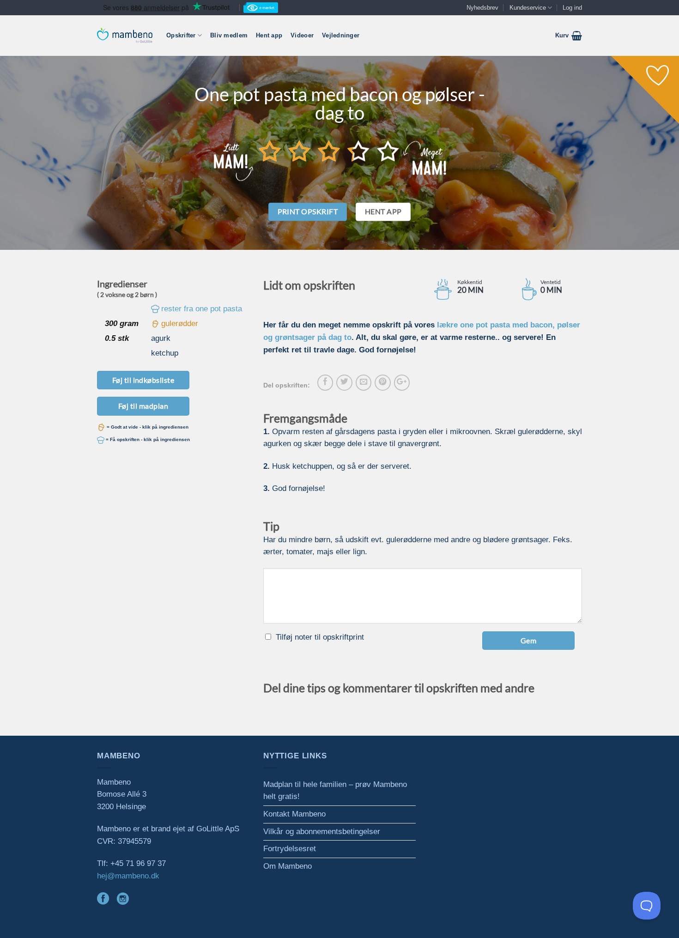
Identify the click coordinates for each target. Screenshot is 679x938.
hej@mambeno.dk (128, 875)
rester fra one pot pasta (201, 308)
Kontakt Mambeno (294, 814)
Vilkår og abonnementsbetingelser (321, 831)
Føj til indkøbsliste (143, 379)
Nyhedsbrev (482, 7)
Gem (528, 640)
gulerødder (179, 323)
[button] (568, 35)
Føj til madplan (143, 405)
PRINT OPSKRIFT (308, 211)
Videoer (302, 35)
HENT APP (383, 211)
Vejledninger (340, 35)
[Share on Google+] (402, 382)
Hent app (269, 35)
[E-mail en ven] (363, 382)
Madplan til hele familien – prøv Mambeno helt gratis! (335, 790)
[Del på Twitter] (344, 382)
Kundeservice (527, 7)
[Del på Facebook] (325, 382)
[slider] (329, 150)
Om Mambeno (287, 866)
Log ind (572, 7)
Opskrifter (181, 35)
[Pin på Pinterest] (382, 382)
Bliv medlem (229, 35)
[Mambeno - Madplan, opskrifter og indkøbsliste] (124, 35)
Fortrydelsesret (289, 848)
